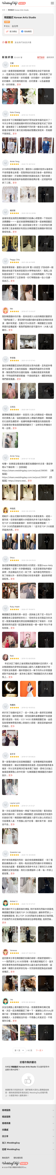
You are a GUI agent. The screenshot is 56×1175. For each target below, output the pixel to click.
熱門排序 (41, 57)
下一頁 (38, 1050)
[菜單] (52, 3)
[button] (28, 1110)
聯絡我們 (5, 1158)
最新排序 (50, 57)
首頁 (3, 10)
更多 (19, 84)
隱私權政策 (18, 1158)
